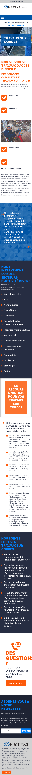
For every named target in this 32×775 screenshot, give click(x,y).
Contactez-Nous (16, 683)
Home (5, 22)
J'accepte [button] (7, 772)
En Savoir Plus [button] (24, 768)
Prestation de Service (18, 22)
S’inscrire (26, 731)
